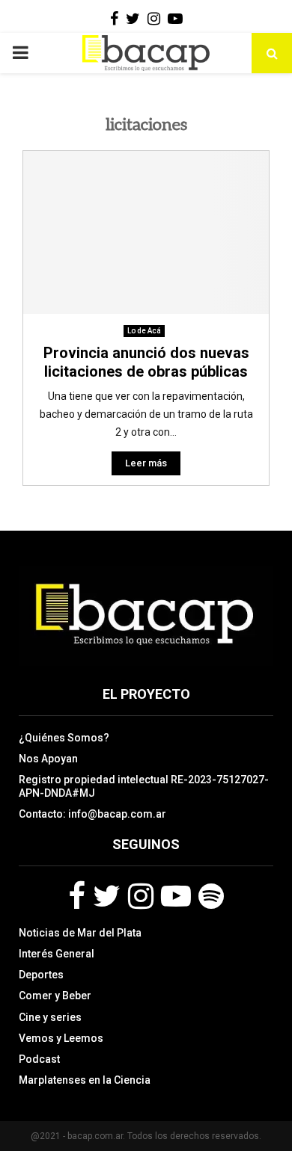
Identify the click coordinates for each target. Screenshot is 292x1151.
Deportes (41, 975)
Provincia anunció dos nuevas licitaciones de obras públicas (146, 362)
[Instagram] (140, 896)
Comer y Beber (55, 996)
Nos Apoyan (48, 759)
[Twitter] (107, 896)
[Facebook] (76, 896)
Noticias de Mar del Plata (80, 933)
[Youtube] (176, 896)
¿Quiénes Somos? (64, 738)
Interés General (56, 954)
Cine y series (50, 1017)
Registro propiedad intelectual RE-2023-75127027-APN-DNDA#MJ (144, 786)
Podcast (39, 1059)
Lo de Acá (144, 331)
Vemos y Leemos (61, 1038)
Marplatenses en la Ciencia (84, 1080)
